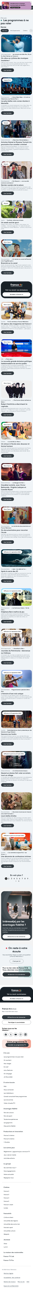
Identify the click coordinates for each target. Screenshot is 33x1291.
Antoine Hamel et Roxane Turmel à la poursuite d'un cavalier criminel (16, 143)
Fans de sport (8, 1116)
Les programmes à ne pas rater (14, 1057)
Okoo (5, 1243)
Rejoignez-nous (9, 1178)
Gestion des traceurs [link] (10, 1282)
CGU (28, 1282)
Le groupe (7, 1164)
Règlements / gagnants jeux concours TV (17, 1151)
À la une (7, 1053)
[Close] (31, 2)
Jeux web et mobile (10, 1155)
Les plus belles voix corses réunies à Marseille (15, 102)
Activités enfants (9, 1158)
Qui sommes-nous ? (10, 1167)
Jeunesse (7, 1239)
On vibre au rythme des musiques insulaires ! (14, 59)
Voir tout (4, 30)
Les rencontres (8, 1100)
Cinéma (25, 30)
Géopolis (6, 1234)
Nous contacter (9, 1090)
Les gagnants (8, 1122)
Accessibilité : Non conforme (12, 1277)
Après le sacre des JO (9, 571)
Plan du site (21, 1282)
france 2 (6, 1191)
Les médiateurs (8, 1093)
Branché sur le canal (9, 263)
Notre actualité (9, 1174)
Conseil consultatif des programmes (15, 1096)
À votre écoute (9, 1082)
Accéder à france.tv (16, 294)
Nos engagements (9, 1171)
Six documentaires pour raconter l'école (14, 531)
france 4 (6, 1198)
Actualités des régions (11, 1221)
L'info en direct (8, 1217)
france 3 (6, 1194)
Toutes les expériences (11, 1119)
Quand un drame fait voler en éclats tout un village (15, 774)
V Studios (7, 1142)
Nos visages (7, 1063)
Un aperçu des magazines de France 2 (16, 323)
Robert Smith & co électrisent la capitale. (14, 405)
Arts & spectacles (15, 30)
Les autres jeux (9, 1147)
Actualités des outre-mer (12, 1224)
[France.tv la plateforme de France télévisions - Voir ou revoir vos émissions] (16, 990)
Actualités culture (9, 1231)
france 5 (6, 1201)
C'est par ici (16, 961)
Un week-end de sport (10, 222)
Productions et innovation (13, 1131)
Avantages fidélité (10, 1108)
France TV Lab (9, 1256)
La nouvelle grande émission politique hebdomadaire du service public (16, 362)
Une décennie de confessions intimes (16, 856)
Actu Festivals (8, 1070)
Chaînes (6, 1187)
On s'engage (8, 1073)
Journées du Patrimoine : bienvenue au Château (15, 651)
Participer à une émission (16, 1022)
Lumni (6, 1247)
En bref (6, 1067)
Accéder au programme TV (17, 1045)
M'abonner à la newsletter (16, 974)
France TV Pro (9, 1260)
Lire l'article (7, 70)
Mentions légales (8, 1273)
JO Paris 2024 (8, 1077)
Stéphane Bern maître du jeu (12, 611)
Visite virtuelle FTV (9, 1103)
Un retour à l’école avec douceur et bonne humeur (15, 444)
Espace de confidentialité (11, 1286)
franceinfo (7, 1213)
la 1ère (6, 1208)
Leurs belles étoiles (8, 815)
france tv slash (8, 1204)
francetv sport (8, 1227)
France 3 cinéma (9, 1139)
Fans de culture (9, 1112)
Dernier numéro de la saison (12, 185)
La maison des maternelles (13, 1252)
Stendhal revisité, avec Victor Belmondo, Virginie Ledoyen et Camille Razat (13, 487)
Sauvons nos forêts (8, 734)
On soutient (7, 1060)
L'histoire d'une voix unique (12, 693)
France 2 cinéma (9, 1135)
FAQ (5, 1086)
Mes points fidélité (9, 1126)
